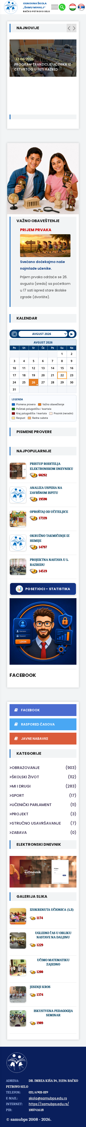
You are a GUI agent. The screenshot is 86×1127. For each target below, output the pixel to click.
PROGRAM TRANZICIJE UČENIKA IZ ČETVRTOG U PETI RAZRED (42, 67)
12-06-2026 (25, 59)
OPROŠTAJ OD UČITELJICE (49, 512)
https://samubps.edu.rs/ (49, 1104)
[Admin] (43, 631)
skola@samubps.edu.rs (48, 1098)
